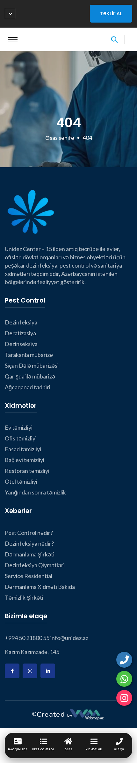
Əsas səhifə (59, 137)
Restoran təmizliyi (27, 470)
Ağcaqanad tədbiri (27, 387)
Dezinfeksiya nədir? (29, 543)
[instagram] (124, 698)
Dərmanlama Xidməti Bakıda (40, 586)
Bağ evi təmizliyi (24, 459)
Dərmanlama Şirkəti (29, 554)
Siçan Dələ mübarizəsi (32, 365)
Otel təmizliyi (21, 481)
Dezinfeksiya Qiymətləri (35, 565)
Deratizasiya (20, 333)
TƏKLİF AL (111, 13)
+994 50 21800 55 (27, 637)
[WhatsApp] (124, 679)
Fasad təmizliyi (23, 449)
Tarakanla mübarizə (29, 354)
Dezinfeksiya (21, 322)
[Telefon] (124, 660)
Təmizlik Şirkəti (24, 597)
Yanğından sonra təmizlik (35, 492)
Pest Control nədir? (29, 532)
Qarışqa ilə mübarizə (30, 376)
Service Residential (28, 575)
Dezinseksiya (21, 343)
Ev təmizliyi (18, 427)
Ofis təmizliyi (21, 438)
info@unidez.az (69, 637)
